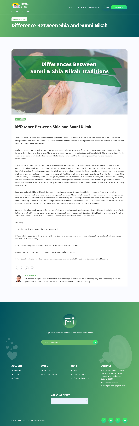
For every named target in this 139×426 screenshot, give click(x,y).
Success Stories (50, 374)
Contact (80, 7)
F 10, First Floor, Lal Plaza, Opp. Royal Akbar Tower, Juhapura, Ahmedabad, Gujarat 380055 (113, 374)
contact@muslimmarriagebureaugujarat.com (113, 384)
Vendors (93, 7)
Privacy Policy (79, 374)
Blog (75, 370)
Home (70, 7)
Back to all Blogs (20, 19)
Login (106, 7)
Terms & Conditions (81, 378)
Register (119, 7)
